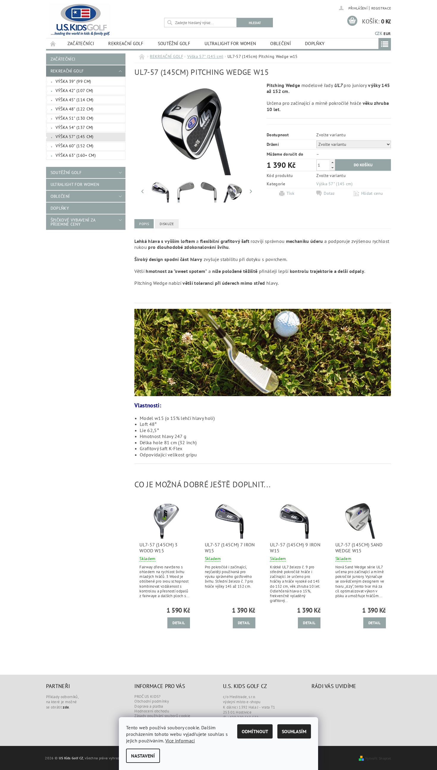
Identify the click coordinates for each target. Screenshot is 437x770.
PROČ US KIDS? (147, 696)
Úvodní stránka (53, 43)
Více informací (180, 741)
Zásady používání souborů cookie (162, 715)
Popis (144, 224)
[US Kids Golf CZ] (80, 20)
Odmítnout (255, 731)
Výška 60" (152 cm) (75, 145)
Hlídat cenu (372, 193)
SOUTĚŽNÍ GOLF (174, 43)
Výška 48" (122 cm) (75, 109)
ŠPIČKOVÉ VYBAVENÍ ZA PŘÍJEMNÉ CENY (73, 222)
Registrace (381, 8)
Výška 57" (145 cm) (75, 136)
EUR (387, 33)
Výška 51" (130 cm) (75, 118)
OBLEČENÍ (280, 43)
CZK (378, 33)
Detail (178, 622)
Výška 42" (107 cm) (74, 90)
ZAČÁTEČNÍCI (80, 43)
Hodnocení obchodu (151, 711)
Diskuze (167, 224)
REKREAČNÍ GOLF (125, 43)
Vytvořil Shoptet (378, 758)
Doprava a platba (148, 706)
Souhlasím (294, 731)
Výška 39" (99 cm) (73, 81)
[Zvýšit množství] (332, 162)
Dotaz (329, 193)
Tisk (290, 193)
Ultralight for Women (230, 43)
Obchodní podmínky (151, 701)
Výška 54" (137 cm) (74, 127)
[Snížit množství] (332, 167)
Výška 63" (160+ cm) (76, 155)
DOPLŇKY (314, 43)
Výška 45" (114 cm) (75, 99)
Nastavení (143, 756)
